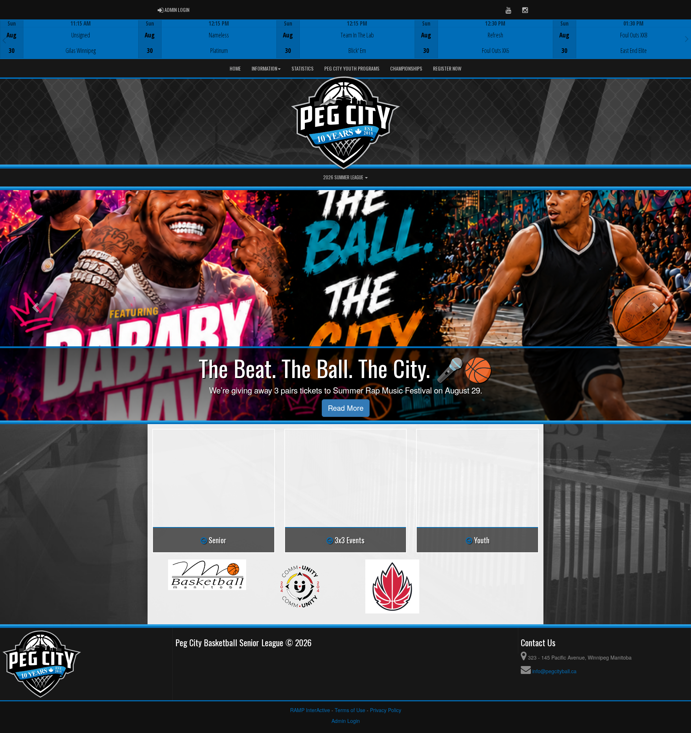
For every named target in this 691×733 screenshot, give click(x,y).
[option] (69, 39)
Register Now (447, 68)
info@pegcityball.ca (554, 671)
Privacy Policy (385, 710)
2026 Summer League (343, 177)
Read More (345, 408)
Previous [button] (4, 40)
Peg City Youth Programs (351, 68)
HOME (235, 68)
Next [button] (687, 38)
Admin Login (345, 720)
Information (264, 68)
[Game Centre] (69, 44)
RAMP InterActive (310, 710)
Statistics (302, 68)
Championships (406, 68)
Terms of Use (350, 710)
